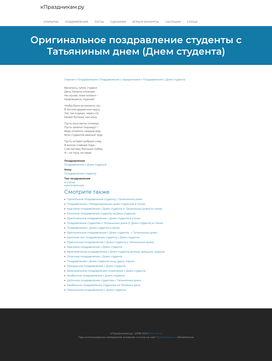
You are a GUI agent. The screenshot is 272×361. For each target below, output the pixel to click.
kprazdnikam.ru (166, 337)
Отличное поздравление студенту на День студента (101, 213)
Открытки (51, 21)
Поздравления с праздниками (120, 79)
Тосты (99, 21)
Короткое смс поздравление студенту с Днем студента (103, 237)
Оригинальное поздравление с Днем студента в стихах (103, 218)
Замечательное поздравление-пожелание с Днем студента (106, 270)
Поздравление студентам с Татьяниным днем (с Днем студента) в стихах (115, 223)
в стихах (69, 182)
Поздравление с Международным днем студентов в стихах (106, 203)
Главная (69, 79)
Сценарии (118, 21)
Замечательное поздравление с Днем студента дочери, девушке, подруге (116, 251)
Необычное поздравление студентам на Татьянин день (103, 285)
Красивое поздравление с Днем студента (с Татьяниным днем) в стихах (114, 208)
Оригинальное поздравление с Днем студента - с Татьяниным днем (112, 232)
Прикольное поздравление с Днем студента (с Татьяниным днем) (110, 242)
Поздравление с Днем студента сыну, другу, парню (100, 261)
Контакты (156, 333)
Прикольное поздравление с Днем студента (96, 289)
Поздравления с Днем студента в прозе (93, 227)
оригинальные (74, 185)
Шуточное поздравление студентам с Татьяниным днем (104, 280)
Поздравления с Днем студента (164, 79)
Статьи (192, 21)
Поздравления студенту (80, 173)
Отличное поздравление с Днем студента (94, 256)
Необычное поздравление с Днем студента (96, 275)
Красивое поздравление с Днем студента (94, 246)
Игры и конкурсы (145, 21)
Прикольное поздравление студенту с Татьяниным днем (104, 199)
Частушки (173, 21)
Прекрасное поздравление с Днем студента (96, 266)
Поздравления (76, 21)
